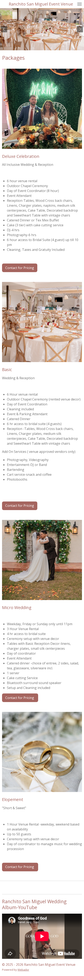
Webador (23, 970)
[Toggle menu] (79, 4)
